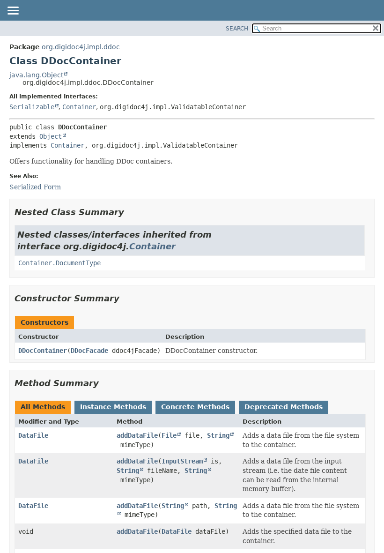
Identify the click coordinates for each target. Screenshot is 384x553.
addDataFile (137, 435)
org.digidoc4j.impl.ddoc (81, 47)
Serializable (31, 107)
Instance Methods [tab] (113, 407)
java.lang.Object (36, 75)
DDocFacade (89, 350)
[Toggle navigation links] (13, 11)
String (218, 435)
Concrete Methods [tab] (195, 407)
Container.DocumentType (59, 263)
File (169, 435)
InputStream (182, 461)
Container (79, 107)
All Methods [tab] (43, 407)
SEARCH (237, 28)
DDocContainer (42, 350)
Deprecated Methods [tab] (283, 407)
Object (50, 136)
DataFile (33, 435)
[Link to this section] (130, 212)
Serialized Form (35, 187)
